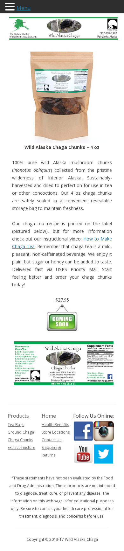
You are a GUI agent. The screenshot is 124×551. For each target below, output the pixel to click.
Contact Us (51, 440)
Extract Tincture (21, 447)
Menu (24, 7)
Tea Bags (16, 424)
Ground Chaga (21, 432)
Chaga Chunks (20, 440)
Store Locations (56, 432)
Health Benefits (55, 424)
